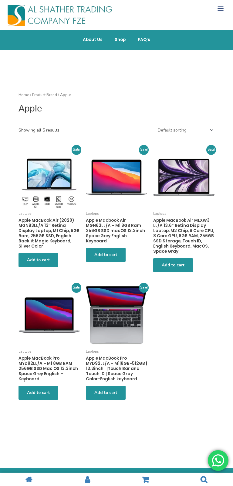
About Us (93, 40)
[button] (220, 8)
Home (24, 94)
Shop (120, 40)
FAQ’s (144, 40)
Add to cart (38, 260)
